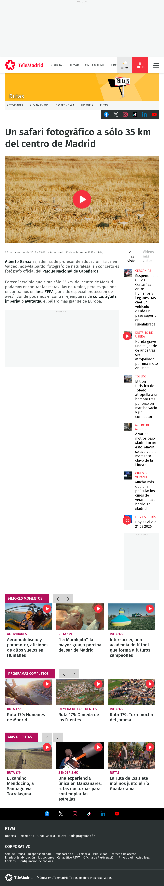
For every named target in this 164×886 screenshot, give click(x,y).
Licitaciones (46, 857)
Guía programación (82, 835)
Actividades (15, 105)
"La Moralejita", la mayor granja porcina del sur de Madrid (80, 616)
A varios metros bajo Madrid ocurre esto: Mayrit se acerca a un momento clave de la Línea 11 (128, 427)
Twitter (116, 114)
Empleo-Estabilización (20, 857)
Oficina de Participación (99, 857)
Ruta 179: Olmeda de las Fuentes (80, 692)
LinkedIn (144, 114)
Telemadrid (26, 835)
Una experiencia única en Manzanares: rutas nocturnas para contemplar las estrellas (80, 755)
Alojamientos (39, 105)
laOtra (62, 835)
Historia (87, 105)
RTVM (10, 829)
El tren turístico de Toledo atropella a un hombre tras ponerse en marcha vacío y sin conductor (128, 379)
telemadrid (19, 877)
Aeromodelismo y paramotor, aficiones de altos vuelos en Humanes (28, 616)
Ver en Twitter (61, 814)
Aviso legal (143, 857)
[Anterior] (58, 598)
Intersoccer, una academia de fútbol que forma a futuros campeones (131, 616)
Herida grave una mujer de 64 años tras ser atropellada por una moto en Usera (128, 335)
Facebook (106, 114)
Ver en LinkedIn (103, 814)
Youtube (154, 114)
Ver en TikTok (89, 814)
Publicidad (100, 854)
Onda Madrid (95, 65)
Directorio (83, 854)
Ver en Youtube (117, 814)
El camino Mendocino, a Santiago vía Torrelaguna (28, 755)
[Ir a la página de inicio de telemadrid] (24, 65)
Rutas (104, 105)
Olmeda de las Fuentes (77, 709)
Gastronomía (65, 105)
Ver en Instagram (75, 814)
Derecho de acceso (123, 854)
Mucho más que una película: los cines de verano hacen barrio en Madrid (128, 475)
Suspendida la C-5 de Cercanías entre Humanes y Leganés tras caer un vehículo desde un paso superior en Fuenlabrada (128, 273)
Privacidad (126, 857)
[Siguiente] (68, 598)
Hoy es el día (145, 517)
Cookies (10, 861)
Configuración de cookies (36, 861)
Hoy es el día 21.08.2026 (128, 519)
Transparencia (63, 854)
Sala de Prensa (15, 854)
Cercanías (143, 270)
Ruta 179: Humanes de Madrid (28, 692)
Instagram (125, 114)
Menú (156, 65)
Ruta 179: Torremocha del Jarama (131, 692)
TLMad (74, 65)
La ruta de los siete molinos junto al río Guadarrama (131, 755)
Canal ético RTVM (68, 857)
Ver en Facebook (47, 814)
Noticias (57, 65)
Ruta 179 (65, 634)
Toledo (140, 376)
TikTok (135, 114)
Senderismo (68, 772)
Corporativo (18, 847)
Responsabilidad (39, 854)
